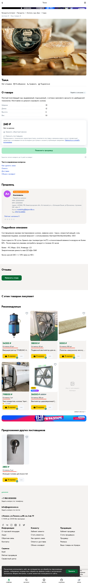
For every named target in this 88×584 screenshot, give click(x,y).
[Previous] (5, 322)
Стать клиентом (37, 535)
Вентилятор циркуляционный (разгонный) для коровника (44, 401)
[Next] (27, 322)
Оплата (4, 168)
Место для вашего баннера (72, 389)
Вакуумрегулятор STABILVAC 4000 (15, 350)
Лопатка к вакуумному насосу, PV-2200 (72, 350)
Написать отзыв (11, 278)
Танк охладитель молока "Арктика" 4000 (15, 401)
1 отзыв (7, 403)
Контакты (5, 542)
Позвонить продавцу (44, 150)
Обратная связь (8, 538)
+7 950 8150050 (9, 498)
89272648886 (20, 212)
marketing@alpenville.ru (25, 210)
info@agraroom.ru (10, 507)
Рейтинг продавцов (9, 555)
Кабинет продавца (67, 531)
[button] (79, 580)
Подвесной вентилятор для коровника (44, 350)
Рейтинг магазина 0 (11, 216)
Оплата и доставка (38, 542)
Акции (4, 535)
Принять (71, 571)
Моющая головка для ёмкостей (15, 474)
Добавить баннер (79, 411)
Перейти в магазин (19, 198)
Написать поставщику (14, 136)
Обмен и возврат (8, 174)
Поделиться (45, 84)
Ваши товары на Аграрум (70, 545)
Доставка (5, 171)
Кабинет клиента (37, 531)
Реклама (81, 9)
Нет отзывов (7, 84)
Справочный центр (9, 559)
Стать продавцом (67, 535)
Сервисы (5, 548)
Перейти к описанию (77, 92)
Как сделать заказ (9, 166)
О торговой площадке (10, 531)
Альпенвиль (18, 195)
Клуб (3, 552)
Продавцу (64, 538)
